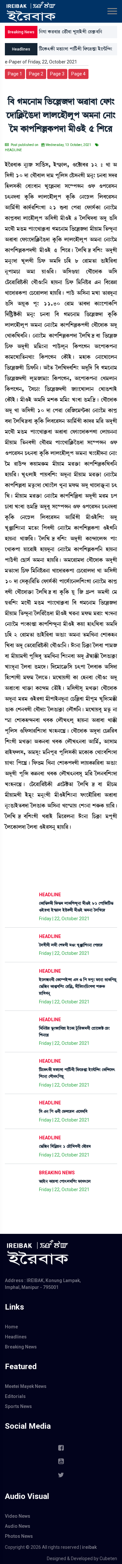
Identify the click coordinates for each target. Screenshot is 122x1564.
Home (11, 1326)
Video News (17, 1516)
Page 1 (15, 73)
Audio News (17, 1526)
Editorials (15, 1396)
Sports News (18, 1406)
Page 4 (78, 73)
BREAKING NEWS (57, 1172)
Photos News (19, 1536)
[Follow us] (61, 1475)
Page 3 (57, 73)
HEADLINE (50, 894)
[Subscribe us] (61, 1461)
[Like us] (61, 1448)
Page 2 (36, 73)
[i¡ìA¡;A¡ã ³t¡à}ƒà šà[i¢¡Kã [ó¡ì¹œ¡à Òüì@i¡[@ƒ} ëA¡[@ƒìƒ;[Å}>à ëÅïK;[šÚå (75, 50)
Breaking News (21, 1346)
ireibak (89, 1547)
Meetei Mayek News (26, 1386)
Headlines (16, 1336)
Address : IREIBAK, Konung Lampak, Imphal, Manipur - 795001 (43, 1284)
